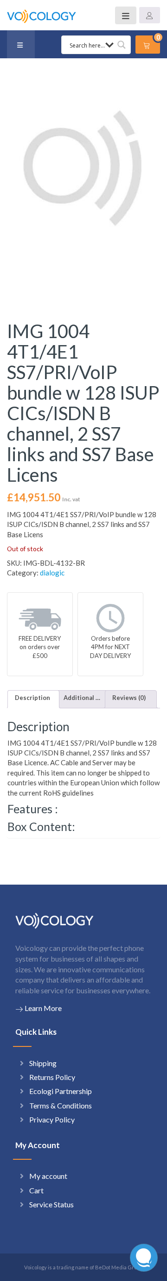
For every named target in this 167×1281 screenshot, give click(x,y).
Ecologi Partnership (60, 1091)
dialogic (52, 572)
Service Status (51, 1204)
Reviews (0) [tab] (129, 697)
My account (48, 1175)
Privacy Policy (52, 1119)
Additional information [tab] (82, 697)
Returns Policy (52, 1077)
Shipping (43, 1063)
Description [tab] (32, 697)
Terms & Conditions (60, 1105)
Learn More (43, 1008)
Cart (36, 1190)
